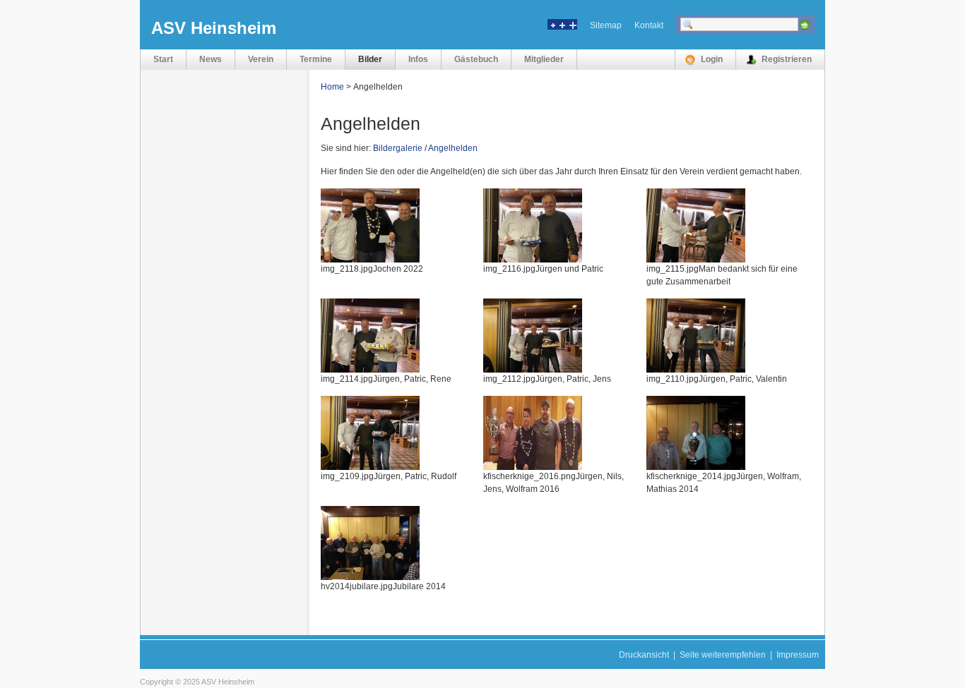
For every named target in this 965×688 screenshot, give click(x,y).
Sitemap (606, 25)
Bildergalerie (397, 148)
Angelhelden (453, 148)
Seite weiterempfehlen (723, 655)
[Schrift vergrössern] (572, 27)
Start (163, 59)
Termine (316, 59)
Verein (260, 59)
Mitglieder (544, 59)
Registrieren (787, 59)
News (210, 59)
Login (712, 59)
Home (332, 87)
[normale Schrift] (562, 27)
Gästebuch (476, 59)
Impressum (797, 655)
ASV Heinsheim (213, 27)
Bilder (370, 59)
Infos (418, 59)
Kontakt (648, 25)
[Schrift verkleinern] (552, 27)
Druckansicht (644, 655)
